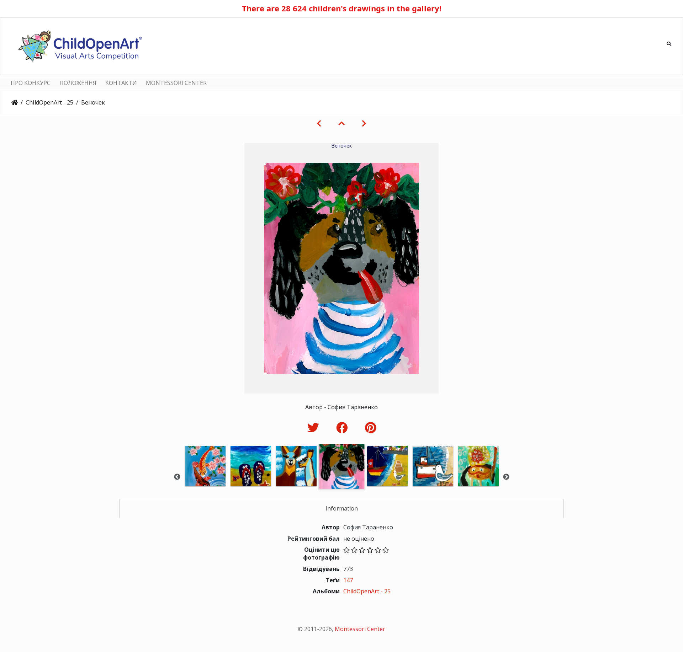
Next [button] (506, 477)
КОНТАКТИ (121, 83)
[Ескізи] (341, 123)
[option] (205, 476)
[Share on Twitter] (314, 427)
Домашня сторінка (14, 102)
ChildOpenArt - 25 (49, 102)
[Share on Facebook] (343, 427)
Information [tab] (341, 508)
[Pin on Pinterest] (370, 427)
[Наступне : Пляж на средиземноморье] (364, 123)
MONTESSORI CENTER (176, 83)
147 (348, 580)
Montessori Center (360, 629)
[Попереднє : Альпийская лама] (319, 123)
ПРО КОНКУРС (31, 83)
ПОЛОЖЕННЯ (77, 83)
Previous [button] (177, 477)
